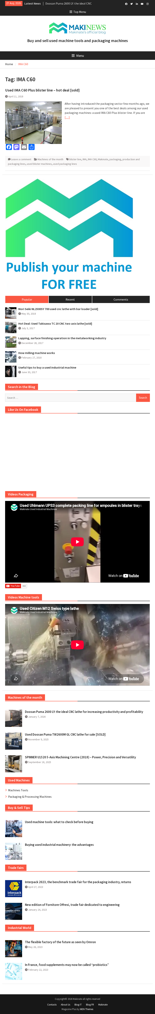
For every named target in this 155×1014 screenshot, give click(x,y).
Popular (27, 299)
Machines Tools (18, 790)
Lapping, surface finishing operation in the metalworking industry (62, 338)
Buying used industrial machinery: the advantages (59, 845)
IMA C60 (92, 159)
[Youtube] (142, 3)
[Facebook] (126, 3)
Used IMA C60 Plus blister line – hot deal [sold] (42, 90)
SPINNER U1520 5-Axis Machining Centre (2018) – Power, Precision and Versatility (80, 757)
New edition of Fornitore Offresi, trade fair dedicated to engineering (72, 905)
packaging (115, 159)
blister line (75, 159)
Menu (80, 55)
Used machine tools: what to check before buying (59, 822)
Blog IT (78, 1004)
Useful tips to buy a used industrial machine (47, 367)
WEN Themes (86, 1009)
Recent (70, 299)
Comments (121, 299)
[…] (67, 117)
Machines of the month (50, 159)
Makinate (103, 159)
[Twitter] (131, 3)
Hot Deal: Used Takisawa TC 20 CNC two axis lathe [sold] (55, 323)
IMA (85, 159)
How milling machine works (36, 353)
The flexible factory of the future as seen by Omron (60, 942)
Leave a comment (21, 159)
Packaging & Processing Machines (30, 796)
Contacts (52, 1004)
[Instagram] (147, 3)
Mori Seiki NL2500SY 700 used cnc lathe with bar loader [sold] (58, 309)
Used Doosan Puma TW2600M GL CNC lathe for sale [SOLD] (65, 734)
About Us (65, 1004)
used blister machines (39, 164)
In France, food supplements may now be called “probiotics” (67, 965)
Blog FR (90, 1004)
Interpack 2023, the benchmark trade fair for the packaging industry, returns (78, 882)
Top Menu (79, 12)
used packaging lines (65, 164)
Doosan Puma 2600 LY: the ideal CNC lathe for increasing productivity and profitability (84, 712)
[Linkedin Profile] (137, 3)
